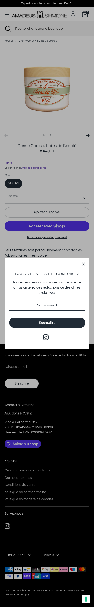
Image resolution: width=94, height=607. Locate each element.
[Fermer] (83, 264)
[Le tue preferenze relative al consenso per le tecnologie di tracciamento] (86, 599)
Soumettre (47, 322)
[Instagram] (46, 337)
